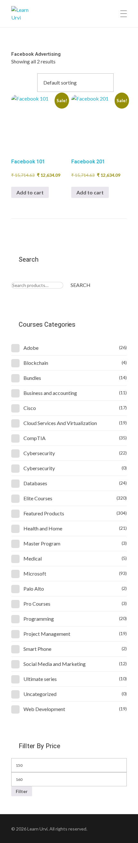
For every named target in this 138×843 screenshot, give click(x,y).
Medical (32, 558)
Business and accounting (50, 393)
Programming (38, 619)
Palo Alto (33, 588)
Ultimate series (40, 679)
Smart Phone (37, 649)
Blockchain (35, 363)
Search (81, 285)
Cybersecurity (39, 453)
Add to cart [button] (30, 192)
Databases (35, 483)
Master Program (41, 543)
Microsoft (34, 573)
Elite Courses (37, 498)
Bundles (32, 378)
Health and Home (42, 528)
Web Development (44, 709)
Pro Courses (36, 604)
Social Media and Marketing (54, 664)
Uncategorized (39, 694)
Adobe (31, 348)
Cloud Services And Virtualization (60, 423)
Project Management (46, 634)
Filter (22, 791)
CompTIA (34, 438)
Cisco (29, 408)
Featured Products (43, 513)
